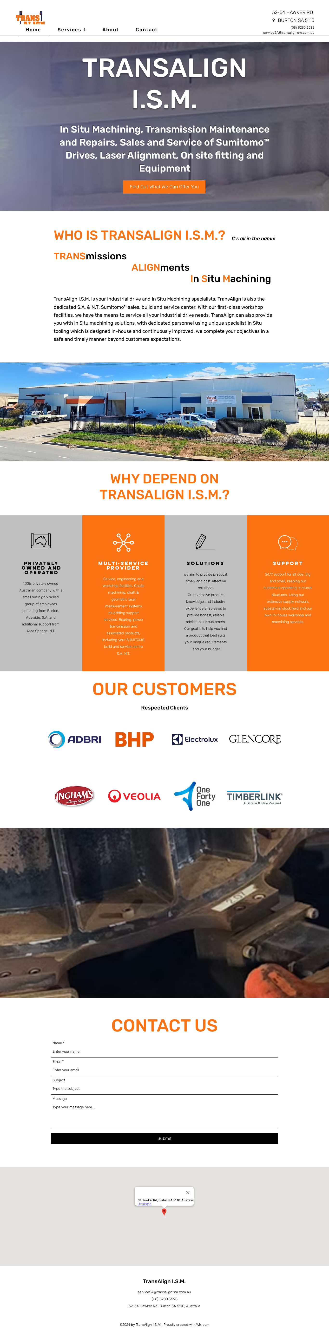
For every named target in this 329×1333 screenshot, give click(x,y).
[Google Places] (273, 20)
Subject (59, 1080)
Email (57, 1062)
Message (60, 1099)
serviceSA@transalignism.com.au (288, 32)
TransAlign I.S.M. (164, 1281)
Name (57, 1043)
